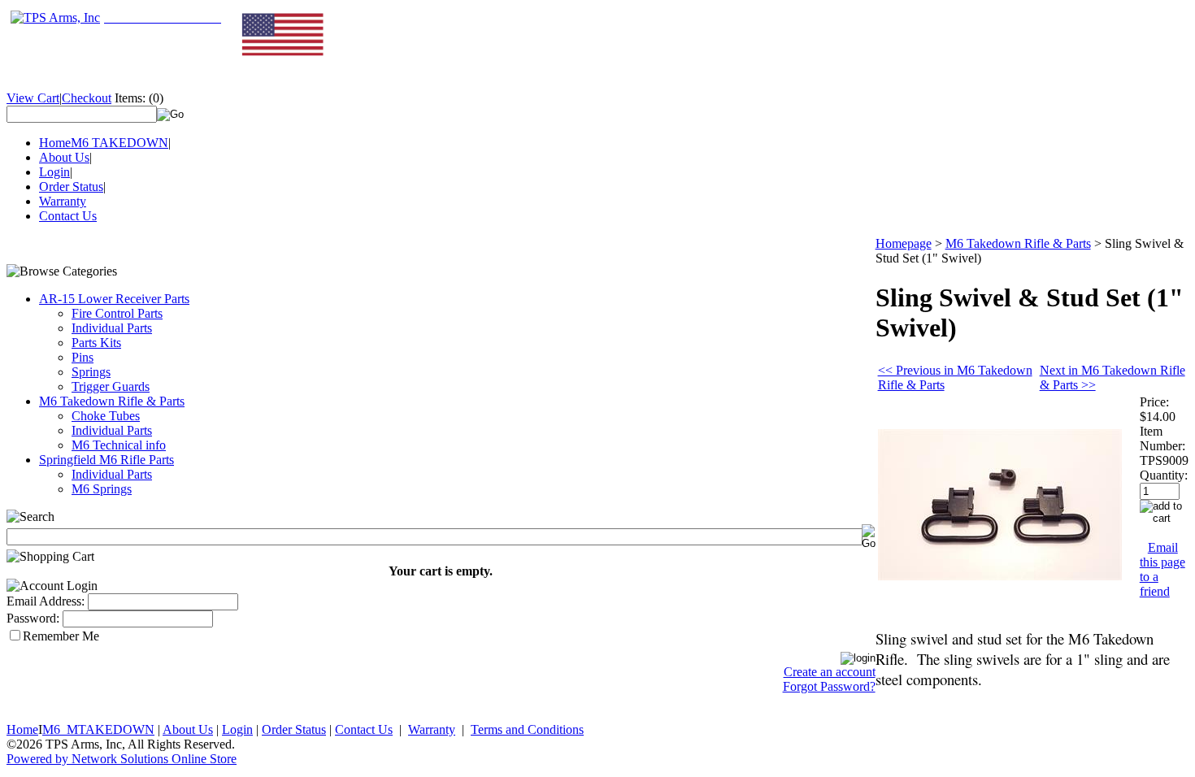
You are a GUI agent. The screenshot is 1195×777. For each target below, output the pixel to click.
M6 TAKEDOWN (119, 143)
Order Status (71, 186)
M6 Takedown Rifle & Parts (112, 401)
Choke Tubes (106, 416)
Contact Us (68, 216)
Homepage (904, 243)
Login (54, 172)
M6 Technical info (119, 445)
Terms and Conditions (527, 729)
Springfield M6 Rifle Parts (106, 460)
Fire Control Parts (117, 313)
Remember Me (61, 636)
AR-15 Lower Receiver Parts (114, 299)
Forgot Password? (829, 686)
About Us (64, 157)
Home (55, 143)
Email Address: (46, 601)
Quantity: (1164, 475)
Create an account (830, 672)
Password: (33, 618)
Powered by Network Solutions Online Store (122, 759)
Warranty (62, 201)
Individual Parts (112, 328)
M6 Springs (102, 489)
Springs (91, 372)
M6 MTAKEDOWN (98, 729)
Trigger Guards (111, 386)
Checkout (86, 98)
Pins (82, 357)
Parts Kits (96, 342)
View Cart (33, 98)
